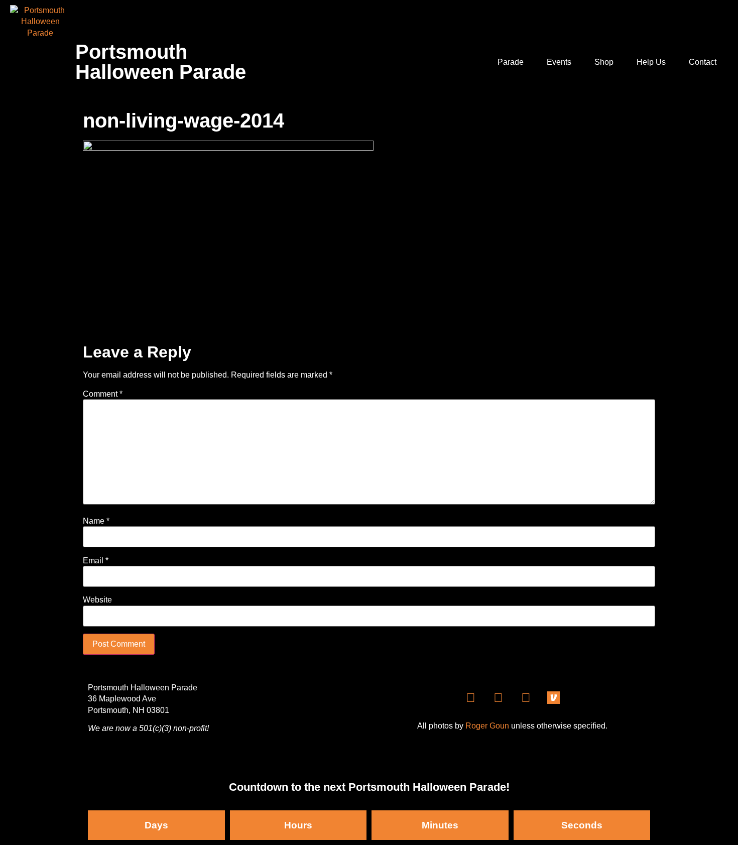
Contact (702, 62)
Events (559, 62)
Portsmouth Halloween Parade (160, 62)
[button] (718, 17)
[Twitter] (526, 697)
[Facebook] (470, 697)
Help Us (651, 62)
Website (97, 600)
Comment (102, 394)
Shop (603, 62)
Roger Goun (487, 725)
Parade (511, 62)
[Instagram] (498, 697)
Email (95, 561)
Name (96, 521)
